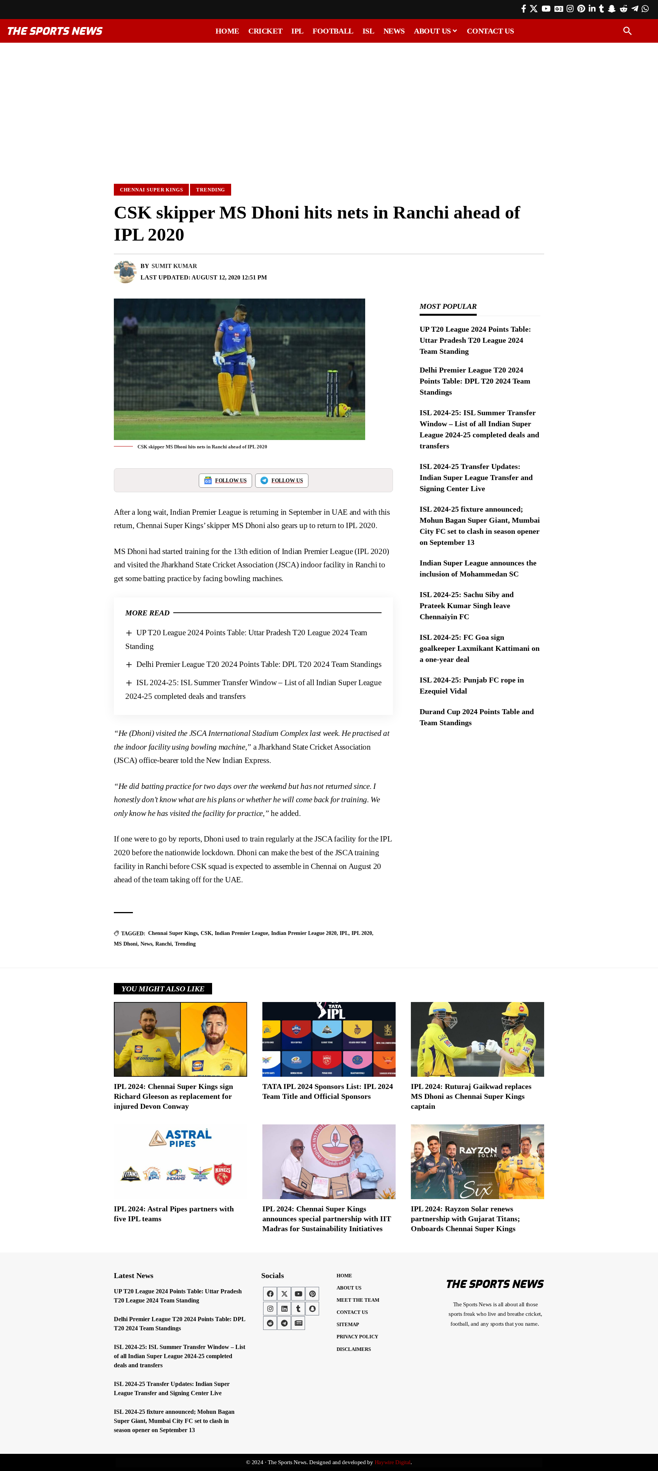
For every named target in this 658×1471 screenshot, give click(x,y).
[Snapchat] (312, 1308)
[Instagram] (570, 9)
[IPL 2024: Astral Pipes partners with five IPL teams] (180, 1161)
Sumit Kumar (174, 266)
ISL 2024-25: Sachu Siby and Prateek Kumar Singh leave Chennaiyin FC (467, 605)
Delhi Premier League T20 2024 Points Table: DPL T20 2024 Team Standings (259, 664)
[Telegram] (634, 9)
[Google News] (559, 9)
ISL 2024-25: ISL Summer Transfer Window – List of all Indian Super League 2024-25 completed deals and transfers (179, 1356)
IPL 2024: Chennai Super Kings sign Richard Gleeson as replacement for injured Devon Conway (173, 1096)
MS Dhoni (125, 944)
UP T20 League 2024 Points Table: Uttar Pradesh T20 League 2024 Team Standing (475, 340)
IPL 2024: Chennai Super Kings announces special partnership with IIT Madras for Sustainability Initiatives (326, 1218)
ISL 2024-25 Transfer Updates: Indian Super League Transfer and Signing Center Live (476, 477)
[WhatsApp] (645, 9)
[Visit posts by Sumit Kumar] (125, 271)
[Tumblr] (601, 9)
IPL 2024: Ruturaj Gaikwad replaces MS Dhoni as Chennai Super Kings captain (471, 1096)
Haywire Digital (393, 1462)
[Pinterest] (581, 9)
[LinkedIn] (592, 9)
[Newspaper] (298, 1323)
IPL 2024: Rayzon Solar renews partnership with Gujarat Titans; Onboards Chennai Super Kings (465, 1218)
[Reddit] (623, 9)
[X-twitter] (284, 1294)
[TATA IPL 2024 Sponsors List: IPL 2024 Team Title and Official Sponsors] (329, 1039)
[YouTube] (546, 9)
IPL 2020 (361, 933)
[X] (534, 9)
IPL (344, 933)
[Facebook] (523, 9)
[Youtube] (298, 1294)
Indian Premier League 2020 (304, 933)
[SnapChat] (612, 9)
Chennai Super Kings (151, 190)
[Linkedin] (284, 1308)
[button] (627, 30)
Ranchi (163, 944)
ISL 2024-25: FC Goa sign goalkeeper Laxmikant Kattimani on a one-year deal (480, 648)
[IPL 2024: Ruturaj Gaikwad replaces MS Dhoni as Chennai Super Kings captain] (477, 1039)
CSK (206, 933)
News (146, 944)
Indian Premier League (241, 933)
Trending (210, 190)
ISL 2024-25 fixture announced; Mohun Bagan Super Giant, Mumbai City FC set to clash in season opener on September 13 (174, 1420)
